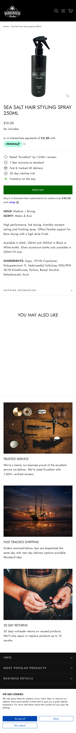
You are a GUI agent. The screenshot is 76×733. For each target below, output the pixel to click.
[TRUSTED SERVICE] (38, 428)
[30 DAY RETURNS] (38, 594)
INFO (8, 657)
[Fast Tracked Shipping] (38, 511)
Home (6, 26)
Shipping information (20, 290)
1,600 (7, 474)
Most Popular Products (25, 668)
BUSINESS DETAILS (18, 678)
